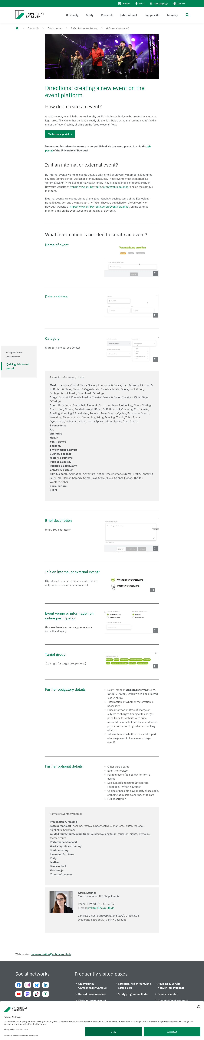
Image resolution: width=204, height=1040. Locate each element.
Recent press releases (92, 994)
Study (89, 15)
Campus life (152, 15)
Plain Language (161, 3)
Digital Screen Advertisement (84, 28)
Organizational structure (173, 1000)
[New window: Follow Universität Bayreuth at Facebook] (18, 985)
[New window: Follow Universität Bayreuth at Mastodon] (27, 994)
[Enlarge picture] (131, 259)
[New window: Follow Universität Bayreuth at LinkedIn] (45, 985)
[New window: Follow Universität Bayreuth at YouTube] (18, 994)
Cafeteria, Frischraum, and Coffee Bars (134, 985)
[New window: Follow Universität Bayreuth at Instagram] (27, 985)
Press (142, 3)
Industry (172, 15)
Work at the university (92, 1000)
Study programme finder (133, 994)
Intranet (126, 3)
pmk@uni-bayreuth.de (100, 908)
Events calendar (54, 28)
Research (107, 15)
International (128, 15)
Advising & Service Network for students (171, 985)
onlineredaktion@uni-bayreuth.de (51, 954)
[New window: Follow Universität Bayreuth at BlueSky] (36, 985)
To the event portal (58, 134)
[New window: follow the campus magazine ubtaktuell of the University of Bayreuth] (45, 994)
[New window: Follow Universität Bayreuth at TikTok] (36, 994)
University (72, 15)
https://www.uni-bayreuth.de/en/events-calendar (99, 186)
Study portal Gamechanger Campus (92, 985)
